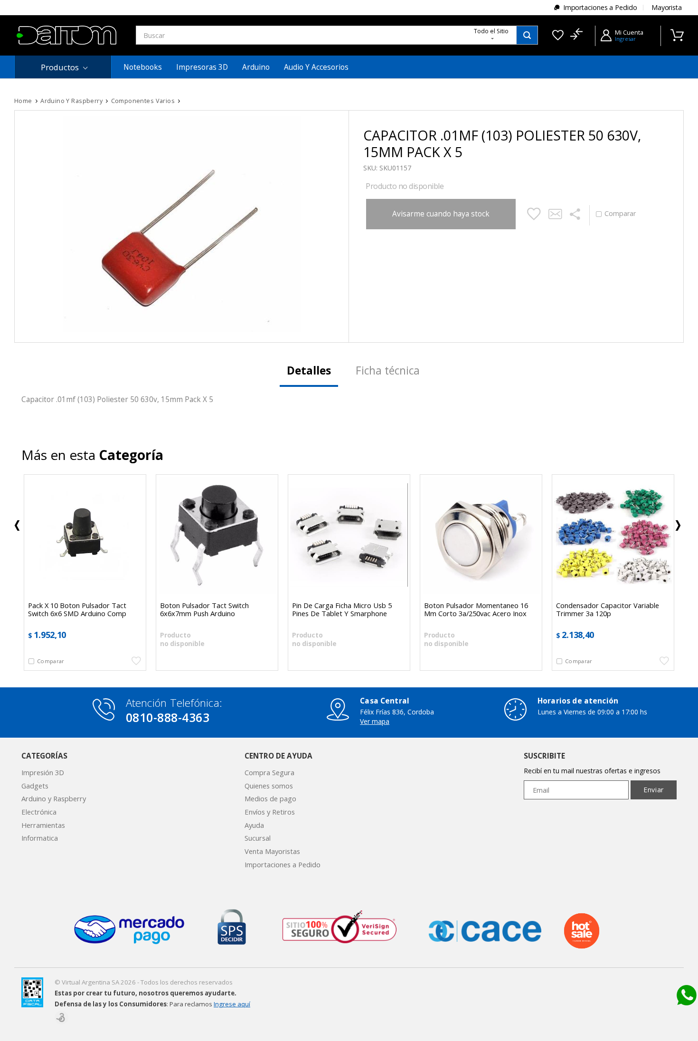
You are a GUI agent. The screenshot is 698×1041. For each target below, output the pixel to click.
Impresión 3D (42, 772)
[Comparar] (576, 35)
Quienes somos (269, 785)
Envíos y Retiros (270, 811)
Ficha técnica (388, 370)
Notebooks (142, 67)
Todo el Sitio (491, 31)
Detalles (309, 370)
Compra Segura (269, 772)
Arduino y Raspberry (53, 798)
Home (23, 101)
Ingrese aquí (232, 1004)
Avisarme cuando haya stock (441, 214)
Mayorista (666, 7)
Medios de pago (270, 798)
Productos (60, 67)
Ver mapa (374, 721)
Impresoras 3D (202, 67)
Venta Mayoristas (272, 851)
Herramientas (43, 825)
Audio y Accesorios (316, 67)
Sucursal (258, 838)
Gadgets (34, 785)
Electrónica (39, 811)
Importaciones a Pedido (600, 7)
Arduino (256, 67)
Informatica (39, 838)
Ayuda (254, 825)
